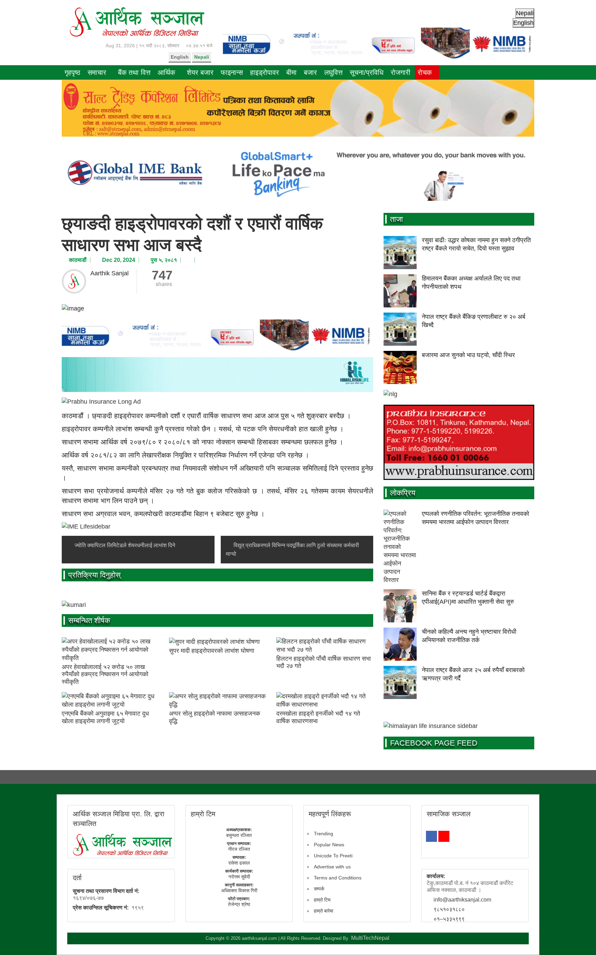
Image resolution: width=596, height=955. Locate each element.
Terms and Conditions (337, 877)
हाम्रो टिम (322, 899)
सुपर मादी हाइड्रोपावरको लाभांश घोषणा (211, 650)
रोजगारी (400, 72)
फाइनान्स (232, 72)
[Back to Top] (580, 939)
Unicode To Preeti (333, 855)
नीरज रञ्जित (239, 849)
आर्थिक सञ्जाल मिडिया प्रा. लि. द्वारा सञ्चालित (119, 818)
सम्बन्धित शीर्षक (89, 620)
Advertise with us (332, 866)
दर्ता (77, 878)
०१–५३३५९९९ (449, 919)
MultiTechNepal (370, 938)
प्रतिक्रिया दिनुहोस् (94, 575)
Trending (323, 833)
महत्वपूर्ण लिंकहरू (330, 814)
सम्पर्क (319, 888)
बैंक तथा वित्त (134, 72)
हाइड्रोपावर (264, 72)
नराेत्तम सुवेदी (239, 876)
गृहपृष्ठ (72, 72)
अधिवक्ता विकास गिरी (239, 890)
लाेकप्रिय (402, 493)
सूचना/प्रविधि (367, 72)
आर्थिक (166, 72)
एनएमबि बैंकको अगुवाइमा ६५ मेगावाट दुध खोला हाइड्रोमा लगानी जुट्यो (105, 717)
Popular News (329, 844)
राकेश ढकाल (239, 863)
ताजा (396, 219)
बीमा (291, 72)
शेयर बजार (200, 72)
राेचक (425, 72)
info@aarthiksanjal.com (462, 900)
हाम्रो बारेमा (323, 910)
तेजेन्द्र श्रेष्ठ (239, 904)
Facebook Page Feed (433, 743)
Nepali (201, 57)
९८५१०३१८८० (449, 909)
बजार (310, 72)
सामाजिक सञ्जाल (448, 814)
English (180, 57)
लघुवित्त (333, 72)
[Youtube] (444, 836)
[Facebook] (431, 836)
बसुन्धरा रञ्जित (239, 835)
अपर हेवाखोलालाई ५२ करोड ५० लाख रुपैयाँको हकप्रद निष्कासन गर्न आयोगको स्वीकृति (105, 674)
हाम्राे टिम (203, 814)
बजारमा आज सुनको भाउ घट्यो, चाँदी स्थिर (468, 355)
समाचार (97, 72)
